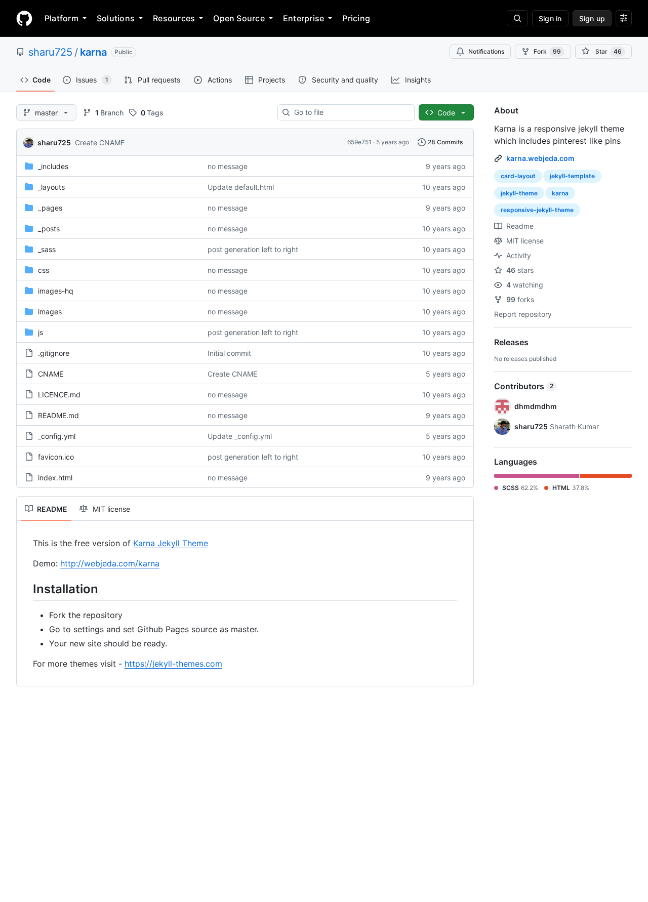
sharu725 (50, 52)
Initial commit (229, 353)
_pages (50, 207)
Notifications (486, 51)
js (40, 332)
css (43, 270)
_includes (53, 166)
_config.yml (56, 436)
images (50, 311)
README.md (58, 415)
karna (93, 52)
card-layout (518, 176)
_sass (47, 249)
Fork (547, 51)
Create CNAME (100, 142)
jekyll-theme (519, 193)
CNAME (50, 374)
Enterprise (303, 18)
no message (228, 166)
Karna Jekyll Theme (170, 543)
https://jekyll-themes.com (173, 664)
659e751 (359, 142)
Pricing (356, 18)
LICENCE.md (59, 394)
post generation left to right (253, 249)
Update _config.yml (240, 436)
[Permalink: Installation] (26, 589)
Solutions (116, 18)
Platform (61, 18)
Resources (174, 18)
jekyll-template (572, 176)
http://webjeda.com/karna (109, 563)
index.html (55, 477)
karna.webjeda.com (540, 158)
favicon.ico (56, 457)
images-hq (55, 290)
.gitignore (53, 353)
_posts (49, 228)
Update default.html (241, 187)
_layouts (51, 187)
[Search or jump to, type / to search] (517, 18)
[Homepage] (24, 18)
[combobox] (350, 112)
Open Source (239, 18)
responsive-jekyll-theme (537, 210)
